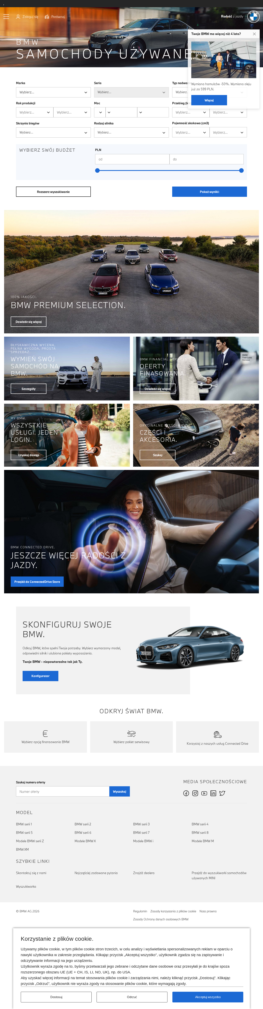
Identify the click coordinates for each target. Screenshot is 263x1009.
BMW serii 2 (83, 824)
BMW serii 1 (24, 824)
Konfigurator (40, 676)
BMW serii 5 (24, 832)
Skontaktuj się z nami (31, 873)
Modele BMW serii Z (30, 841)
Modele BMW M (203, 841)
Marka (20, 83)
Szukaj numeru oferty (30, 782)
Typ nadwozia (181, 83)
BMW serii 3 (141, 824)
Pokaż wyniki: (209, 192)
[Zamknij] (254, 34)
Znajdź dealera (144, 873)
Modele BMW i (143, 841)
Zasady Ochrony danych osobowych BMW (161, 919)
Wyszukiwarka (26, 886)
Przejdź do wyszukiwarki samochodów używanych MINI (219, 875)
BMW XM (22, 849)
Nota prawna (208, 911)
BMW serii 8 (200, 832)
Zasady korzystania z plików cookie (173, 911)
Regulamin (140, 911)
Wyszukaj (119, 791)
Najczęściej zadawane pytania (96, 873)
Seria (98, 83)
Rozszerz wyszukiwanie (53, 192)
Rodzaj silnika (104, 123)
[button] (6, 16)
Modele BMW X (85, 841)
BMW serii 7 (141, 832)
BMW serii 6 (83, 832)
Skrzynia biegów (27, 123)
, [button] (3, 3)
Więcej (209, 100)
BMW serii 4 (200, 824)
